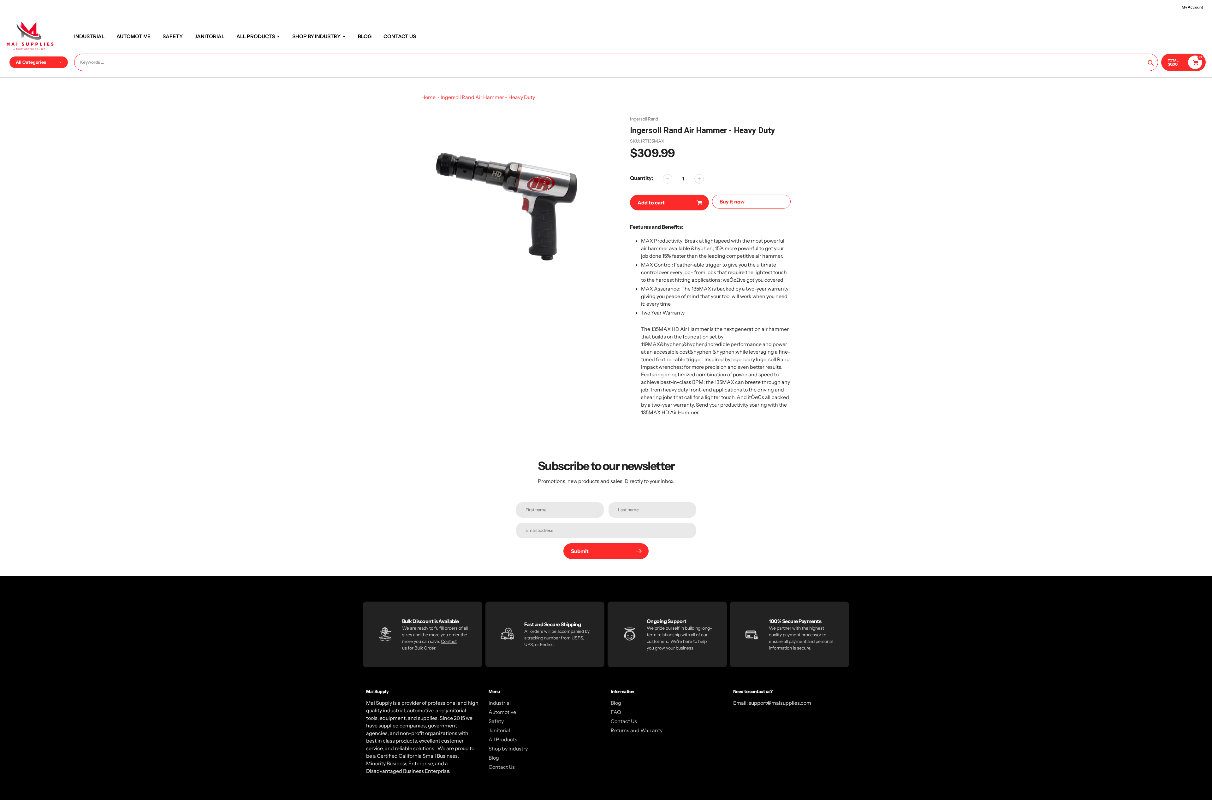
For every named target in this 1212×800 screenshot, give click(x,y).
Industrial (500, 703)
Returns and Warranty (636, 730)
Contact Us (502, 767)
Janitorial (499, 730)
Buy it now (732, 201)
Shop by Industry (508, 748)
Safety (496, 721)
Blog (494, 758)
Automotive (502, 712)
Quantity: (641, 178)
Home (428, 97)
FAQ (616, 712)
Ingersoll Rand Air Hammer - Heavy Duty (488, 97)
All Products (503, 739)
